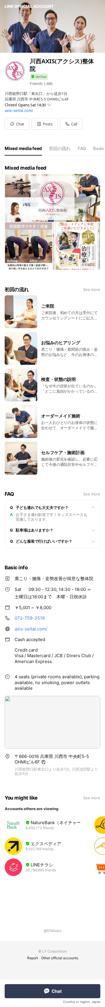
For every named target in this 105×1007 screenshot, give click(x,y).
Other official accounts (59, 958)
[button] (44, 124)
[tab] (23, 149)
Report (32, 958)
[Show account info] (39, 77)
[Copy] (43, 762)
